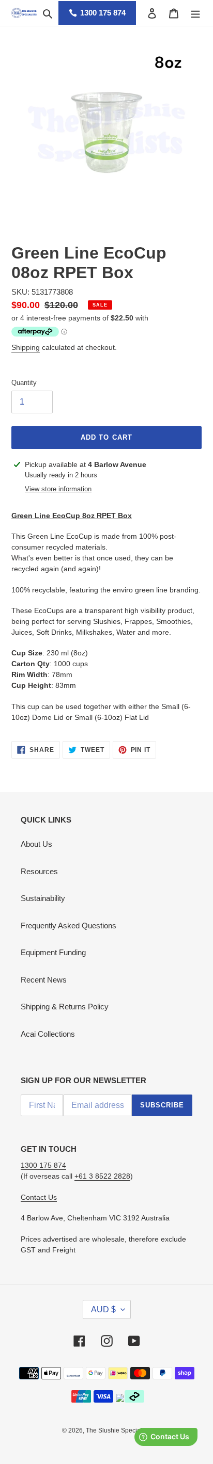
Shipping (25, 347)
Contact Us (39, 1197)
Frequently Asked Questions (68, 925)
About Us (36, 844)
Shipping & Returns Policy (65, 1006)
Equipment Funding (53, 952)
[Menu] (195, 13)
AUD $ (103, 1309)
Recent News (44, 979)
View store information (58, 489)
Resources (39, 871)
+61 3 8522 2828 (102, 1176)
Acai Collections (48, 1033)
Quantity (24, 383)
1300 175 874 (103, 12)
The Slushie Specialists (118, 1430)
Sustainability (43, 898)
